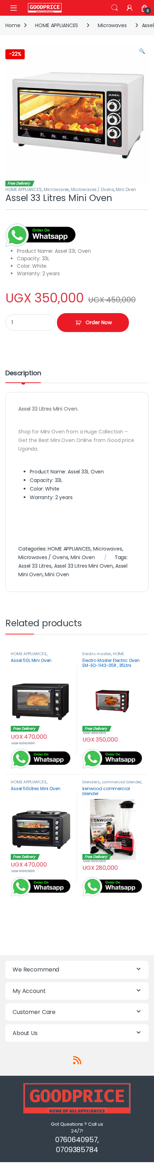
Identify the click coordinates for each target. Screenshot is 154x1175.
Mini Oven (126, 189)
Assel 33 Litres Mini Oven (83, 565)
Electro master (96, 654)
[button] (142, 51)
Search (115, 8)
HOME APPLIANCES (56, 25)
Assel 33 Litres (35, 565)
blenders (91, 782)
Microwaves (112, 25)
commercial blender (121, 782)
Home (12, 25)
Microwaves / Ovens (92, 189)
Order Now (99, 322)
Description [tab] (23, 373)
